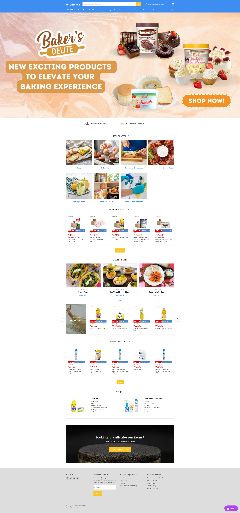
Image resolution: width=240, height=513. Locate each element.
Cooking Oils (95, 440)
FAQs (153, 10)
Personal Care (149, 431)
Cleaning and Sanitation (113, 10)
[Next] (235, 79)
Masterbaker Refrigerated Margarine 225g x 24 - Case (163, 267)
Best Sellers (82, 10)
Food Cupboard (95, 10)
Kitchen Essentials (150, 438)
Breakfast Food (96, 434)
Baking (93, 431)
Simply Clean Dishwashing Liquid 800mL (96, 399)
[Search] (138, 4)
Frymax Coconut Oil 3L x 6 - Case (120, 266)
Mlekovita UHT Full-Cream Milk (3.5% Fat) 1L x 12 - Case (76, 267)
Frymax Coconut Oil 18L (119, 356)
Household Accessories (152, 436)
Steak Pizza (83, 320)
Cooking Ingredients (97, 438)
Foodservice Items (132, 10)
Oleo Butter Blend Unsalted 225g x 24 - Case (97, 267)
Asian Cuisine (95, 429)
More (120, 410)
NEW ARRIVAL (70, 10)
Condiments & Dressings (99, 436)
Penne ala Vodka (156, 320)
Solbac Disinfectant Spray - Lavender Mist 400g (162, 399)
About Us (123, 506)
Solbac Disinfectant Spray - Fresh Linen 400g (74, 399)
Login (171, 10)
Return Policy (151, 511)
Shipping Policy (152, 509)
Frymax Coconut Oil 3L (97, 356)
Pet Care (147, 440)
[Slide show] (120, 79)
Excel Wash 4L (138, 397)
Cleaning (147, 429)
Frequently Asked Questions (156, 506)
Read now (82, 324)
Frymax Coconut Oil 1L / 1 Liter (142, 357)
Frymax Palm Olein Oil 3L (163, 356)
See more (120, 279)
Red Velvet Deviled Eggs (120, 320)
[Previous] (5, 79)
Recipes (145, 10)
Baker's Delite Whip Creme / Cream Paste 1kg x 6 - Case (141, 267)
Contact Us (123, 509)
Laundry (147, 434)
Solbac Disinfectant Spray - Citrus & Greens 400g (120, 399)
